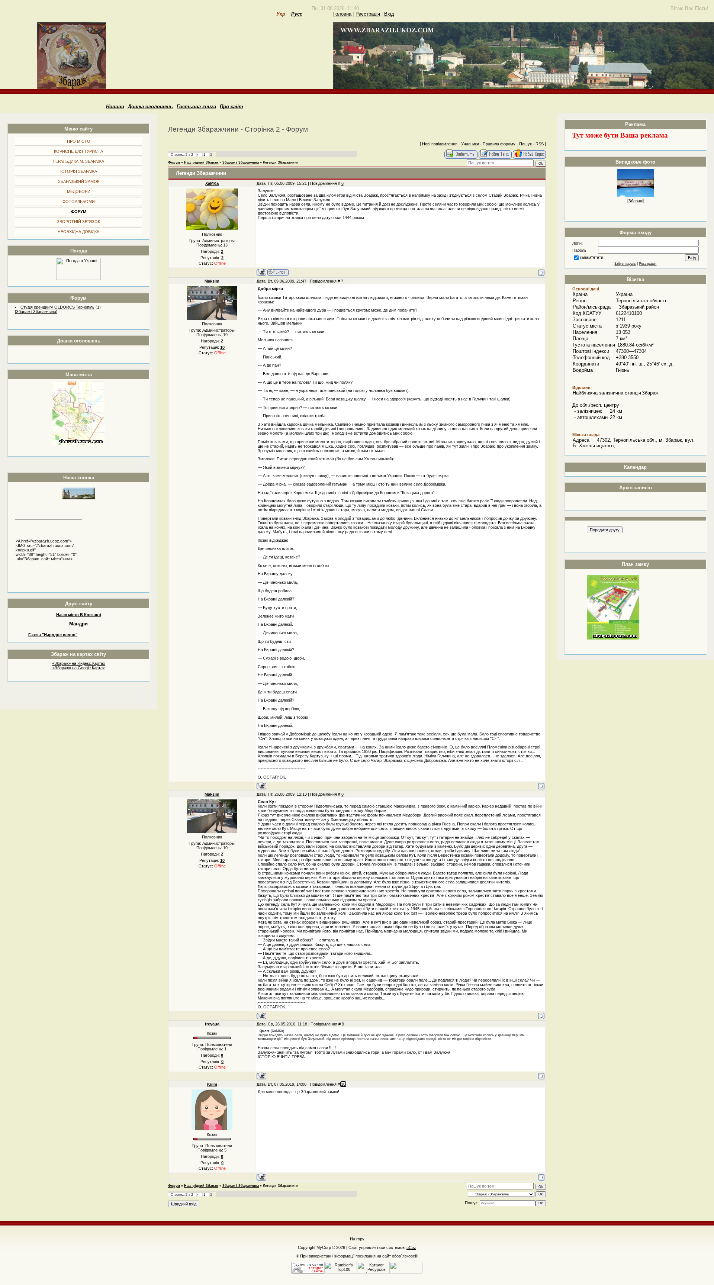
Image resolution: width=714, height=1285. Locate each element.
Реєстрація (368, 14)
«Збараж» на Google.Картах (78, 668)
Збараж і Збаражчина (36, 311)
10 (343, 1084)
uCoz (411, 1247)
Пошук (525, 144)
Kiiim (212, 1084)
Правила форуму (499, 144)
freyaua (212, 1024)
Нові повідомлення (439, 144)
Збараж (635, 201)
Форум (174, 162)
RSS (540, 144)
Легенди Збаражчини (281, 162)
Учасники (470, 144)
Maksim (212, 281)
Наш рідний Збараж (201, 162)
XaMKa (212, 183)
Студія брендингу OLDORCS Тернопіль (57, 307)
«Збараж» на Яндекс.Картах (78, 663)
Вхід (389, 14)
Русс (296, 14)
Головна (342, 14)
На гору (357, 1239)
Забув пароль (625, 263)
